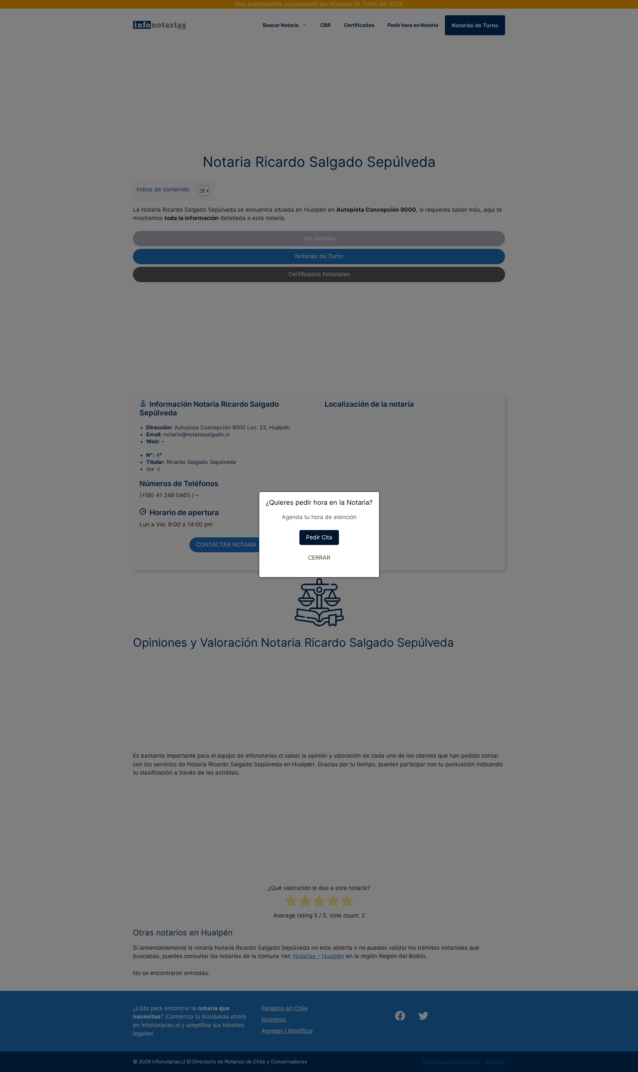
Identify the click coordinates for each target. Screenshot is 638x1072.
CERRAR (319, 557)
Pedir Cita (319, 537)
